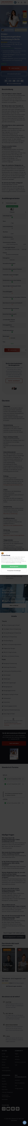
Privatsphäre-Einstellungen (14, 570)
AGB (20, 562)
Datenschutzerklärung (10, 562)
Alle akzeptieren (14, 566)
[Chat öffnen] (24, 1122)
